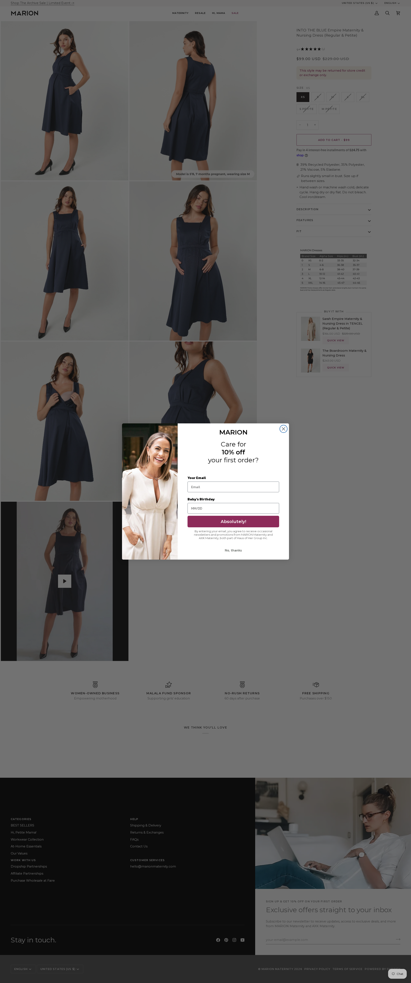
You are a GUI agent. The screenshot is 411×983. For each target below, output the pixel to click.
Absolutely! (233, 521)
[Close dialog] (283, 429)
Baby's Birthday (201, 499)
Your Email (197, 477)
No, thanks (233, 550)
